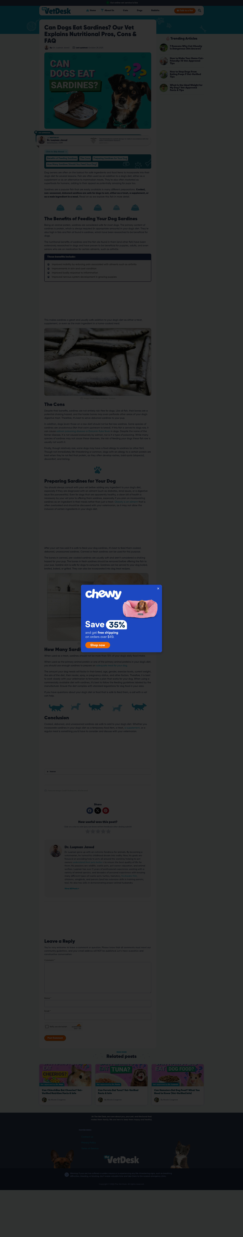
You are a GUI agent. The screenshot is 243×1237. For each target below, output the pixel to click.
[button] (158, 588)
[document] (121, 618)
